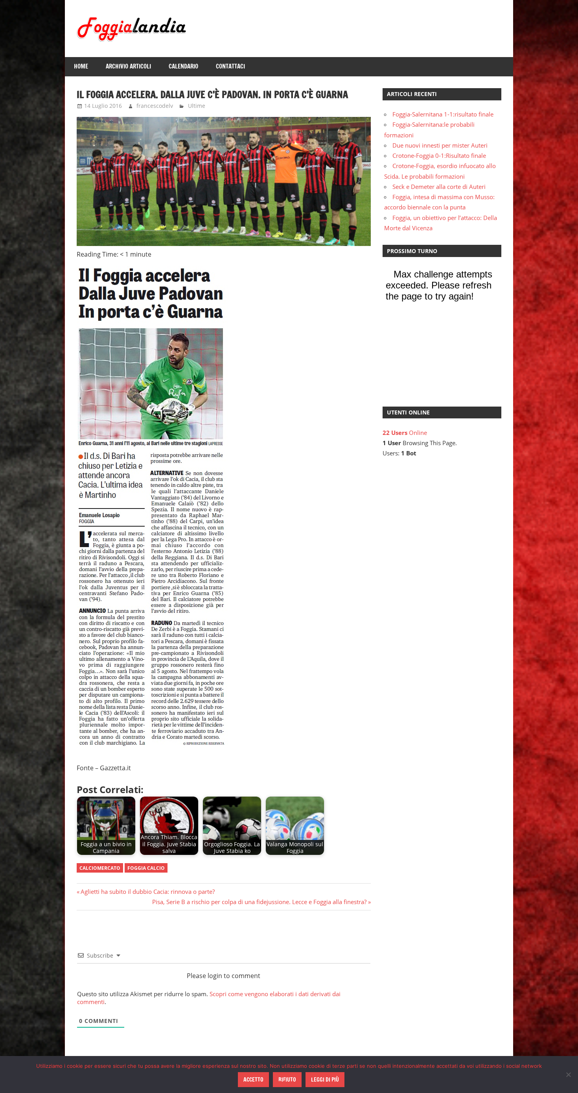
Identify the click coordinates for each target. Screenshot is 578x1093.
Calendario (183, 66)
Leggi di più (325, 1080)
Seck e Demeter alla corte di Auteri (439, 186)
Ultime (196, 105)
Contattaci (230, 66)
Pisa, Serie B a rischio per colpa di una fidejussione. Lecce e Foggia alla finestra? (259, 902)
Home (81, 66)
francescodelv (154, 105)
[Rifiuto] (568, 1074)
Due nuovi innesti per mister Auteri (440, 145)
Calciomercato (99, 868)
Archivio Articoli (128, 66)
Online (405, 432)
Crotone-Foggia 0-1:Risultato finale (439, 155)
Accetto (253, 1080)
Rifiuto (287, 1080)
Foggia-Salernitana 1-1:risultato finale (442, 114)
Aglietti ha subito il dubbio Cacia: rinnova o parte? (147, 891)
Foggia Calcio (146, 868)
